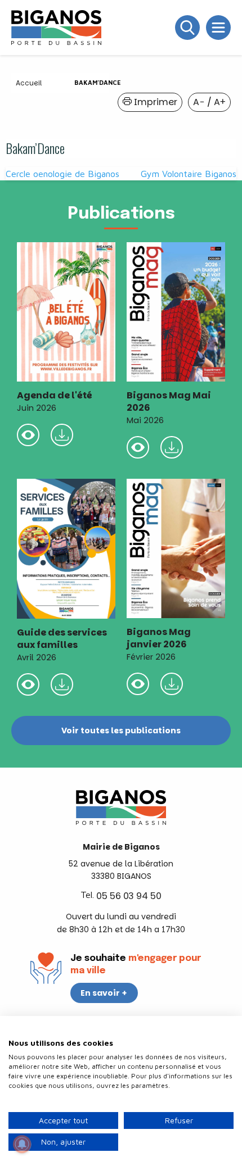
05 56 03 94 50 (129, 896)
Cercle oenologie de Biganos (62, 174)
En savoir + (103, 993)
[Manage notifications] (22, 1144)
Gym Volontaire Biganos (188, 174)
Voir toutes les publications (121, 730)
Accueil (29, 83)
